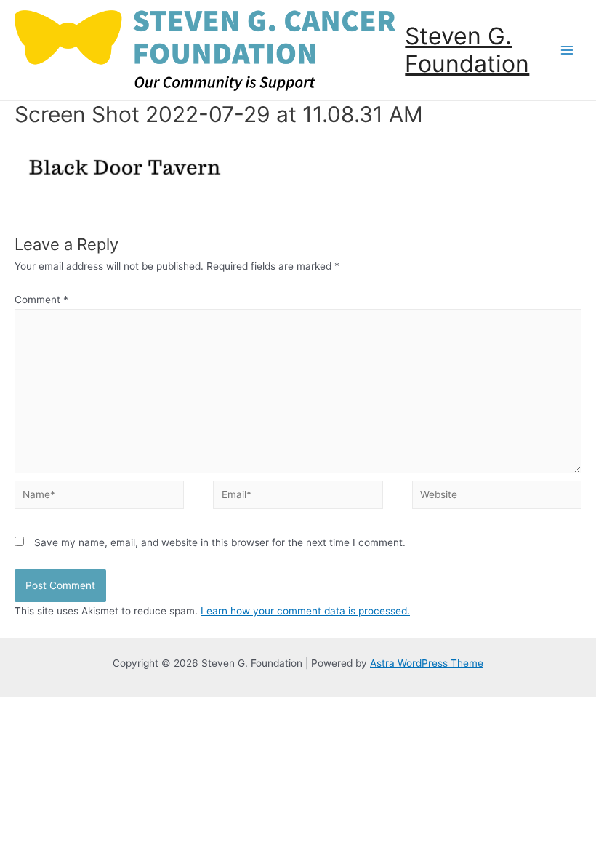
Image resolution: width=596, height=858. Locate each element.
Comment (41, 299)
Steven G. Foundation (467, 50)
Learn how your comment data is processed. (305, 611)
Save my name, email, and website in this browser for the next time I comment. (220, 542)
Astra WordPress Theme (426, 663)
